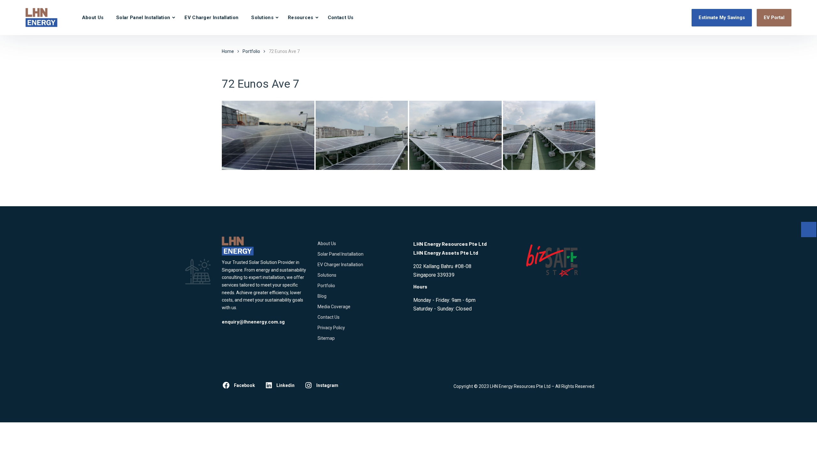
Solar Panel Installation (143, 17)
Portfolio (326, 285)
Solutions (262, 17)
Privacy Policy (331, 327)
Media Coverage (334, 306)
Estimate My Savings (722, 17)
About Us (92, 17)
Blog (322, 296)
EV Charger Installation (211, 17)
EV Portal (774, 17)
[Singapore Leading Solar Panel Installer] (41, 17)
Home (228, 51)
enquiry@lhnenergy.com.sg (253, 322)
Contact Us (341, 17)
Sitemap (326, 338)
